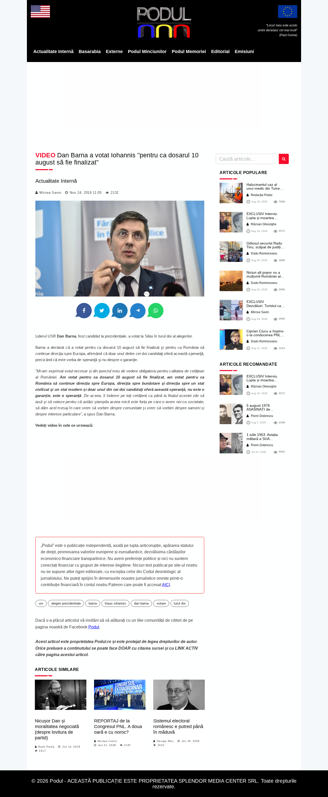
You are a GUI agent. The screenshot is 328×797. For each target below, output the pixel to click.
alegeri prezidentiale (66, 603)
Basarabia (90, 51)
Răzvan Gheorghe (263, 224)
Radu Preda (46, 746)
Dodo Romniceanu (263, 253)
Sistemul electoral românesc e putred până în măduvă (178, 726)
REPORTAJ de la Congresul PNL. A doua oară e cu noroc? (118, 726)
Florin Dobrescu (261, 416)
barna (93, 603)
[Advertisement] (164, 105)
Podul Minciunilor (147, 51)
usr (41, 603)
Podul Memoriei (189, 51)
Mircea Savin (50, 193)
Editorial (220, 51)
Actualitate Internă (53, 51)
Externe (114, 51)
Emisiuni (244, 51)
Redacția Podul (261, 195)
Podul (93, 627)
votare (161, 603)
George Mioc (165, 741)
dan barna (141, 603)
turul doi (180, 603)
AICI (166, 585)
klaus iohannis (115, 603)
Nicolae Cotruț (107, 741)
